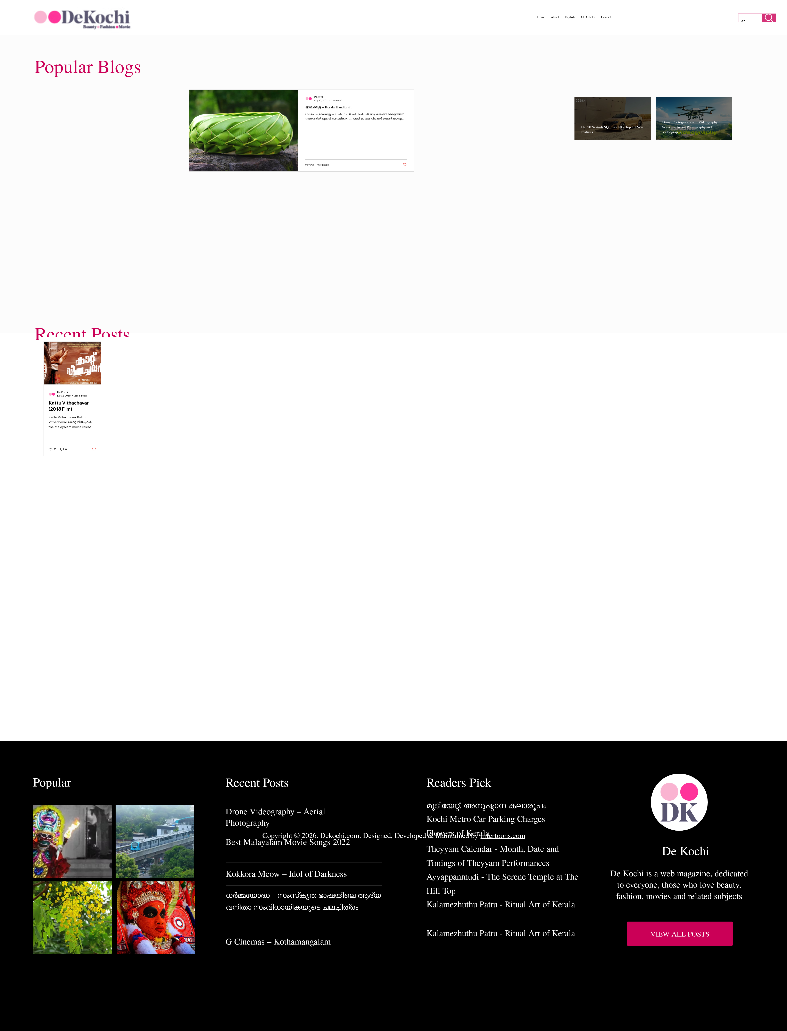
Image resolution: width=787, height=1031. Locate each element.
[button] (680, 934)
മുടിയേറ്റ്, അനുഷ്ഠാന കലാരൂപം (486, 805)
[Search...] (769, 18)
